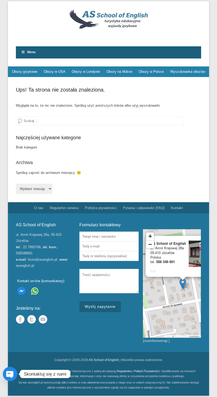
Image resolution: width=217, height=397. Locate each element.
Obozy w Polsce (151, 72)
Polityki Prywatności (147, 371)
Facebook (20, 319)
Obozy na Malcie (119, 72)
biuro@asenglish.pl (42, 259)
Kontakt (177, 208)
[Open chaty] (10, 374)
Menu (31, 52)
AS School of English (104, 360)
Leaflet (168, 336)
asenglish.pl (25, 266)
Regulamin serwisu (64, 208)
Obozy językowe (24, 72)
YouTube (43, 319)
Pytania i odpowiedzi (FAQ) (144, 208)
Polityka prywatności (101, 208)
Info (153, 270)
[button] (182, 283)
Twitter (31, 319)
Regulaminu (124, 371)
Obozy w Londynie (86, 72)
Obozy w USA (54, 72)
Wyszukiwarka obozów (187, 72)
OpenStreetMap (181, 336)
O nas (38, 208)
